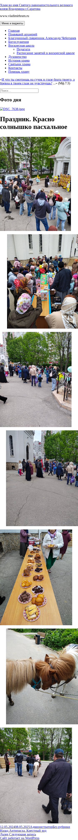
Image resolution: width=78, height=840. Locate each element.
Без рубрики (61, 827)
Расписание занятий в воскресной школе (46, 53)
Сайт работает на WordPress (19, 838)
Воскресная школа (21, 45)
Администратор (41, 827)
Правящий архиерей (22, 34)
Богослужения (18, 42)
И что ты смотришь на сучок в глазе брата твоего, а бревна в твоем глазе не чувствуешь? (37, 81)
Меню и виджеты (12, 23)
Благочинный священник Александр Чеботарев (42, 38)
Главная (14, 30)
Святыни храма (19, 64)
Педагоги (23, 49)
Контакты (15, 68)
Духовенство (17, 56)
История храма (19, 60)
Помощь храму (19, 71)
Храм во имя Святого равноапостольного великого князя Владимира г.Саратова (36, 7)
